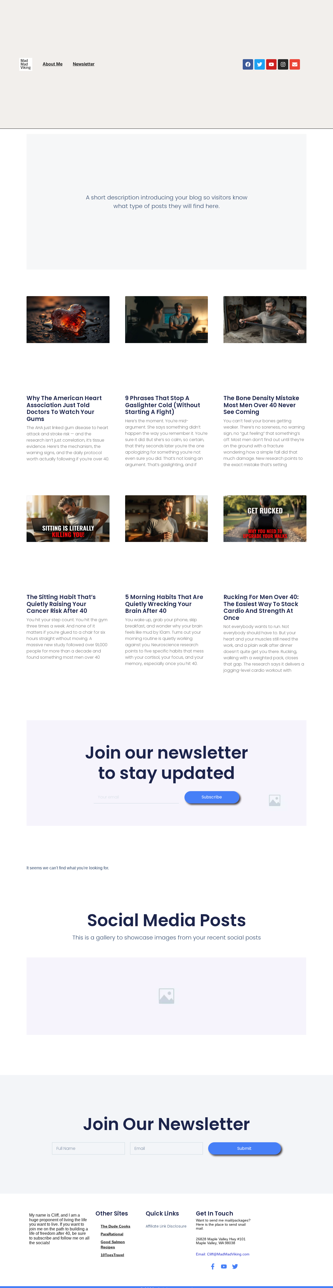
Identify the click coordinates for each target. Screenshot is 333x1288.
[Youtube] (271, 64)
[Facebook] (248, 64)
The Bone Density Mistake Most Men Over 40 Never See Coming (261, 405)
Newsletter (83, 63)
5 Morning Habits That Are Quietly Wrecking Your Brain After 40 (164, 604)
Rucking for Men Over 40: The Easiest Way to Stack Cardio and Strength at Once (261, 607)
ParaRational (112, 1234)
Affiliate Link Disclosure (166, 1226)
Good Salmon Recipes (113, 1244)
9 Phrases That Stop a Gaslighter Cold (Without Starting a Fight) (162, 405)
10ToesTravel (112, 1255)
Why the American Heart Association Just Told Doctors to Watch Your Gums (64, 408)
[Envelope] (295, 64)
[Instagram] (283, 64)
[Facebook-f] (213, 1266)
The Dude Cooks (115, 1226)
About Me (52, 63)
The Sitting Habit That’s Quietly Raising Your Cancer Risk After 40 (61, 604)
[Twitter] (259, 64)
